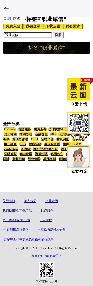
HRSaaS (10, 129)
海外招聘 (41, 154)
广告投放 (46, 220)
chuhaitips (11, 149)
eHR (54, 134)
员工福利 (10, 134)
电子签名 (10, 144)
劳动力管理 (20, 139)
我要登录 (33, 26)
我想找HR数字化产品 (17, 210)
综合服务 (25, 129)
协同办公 (57, 154)
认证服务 (47, 210)
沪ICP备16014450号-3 (46, 256)
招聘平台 (47, 139)
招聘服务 (10, 154)
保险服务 (65, 159)
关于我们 (9, 201)
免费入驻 (13, 26)
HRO (34, 139)
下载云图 (53, 26)
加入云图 (30, 201)
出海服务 (40, 129)
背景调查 (63, 139)
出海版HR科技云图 (16, 230)
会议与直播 (52, 144)
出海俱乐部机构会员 (52, 230)
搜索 (58, 35)
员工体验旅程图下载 (16, 220)
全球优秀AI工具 (60, 129)
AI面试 (26, 149)
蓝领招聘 (18, 159)
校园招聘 (35, 144)
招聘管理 (26, 134)
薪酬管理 (41, 134)
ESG (23, 144)
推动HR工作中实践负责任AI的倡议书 (28, 239)
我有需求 (73, 26)
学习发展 (26, 154)
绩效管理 (34, 159)
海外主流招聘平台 (45, 149)
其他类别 (49, 159)
